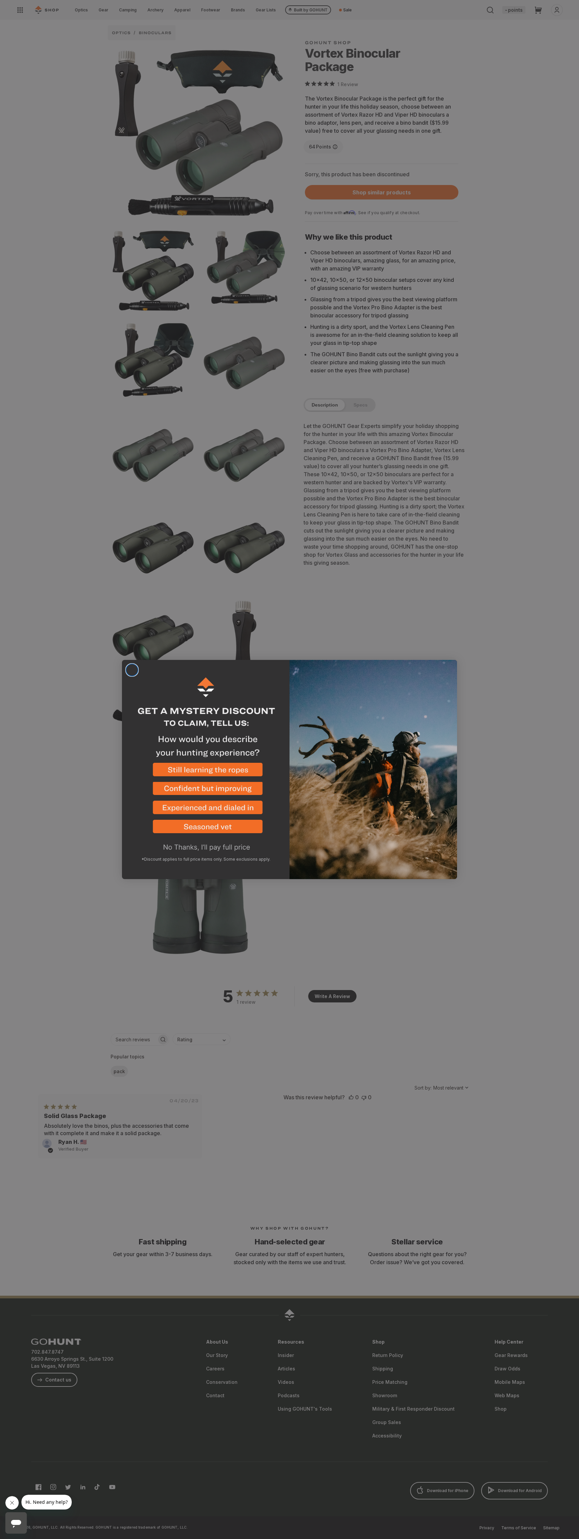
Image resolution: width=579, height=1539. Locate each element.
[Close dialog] (132, 670)
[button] (206, 772)
